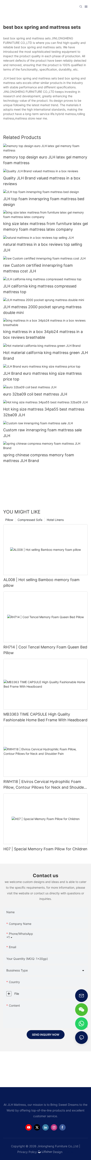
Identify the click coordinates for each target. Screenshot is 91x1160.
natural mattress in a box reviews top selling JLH (42, 247)
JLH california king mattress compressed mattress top (39, 289)
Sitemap (69, 1152)
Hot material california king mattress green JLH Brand (45, 355)
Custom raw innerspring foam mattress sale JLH (42, 433)
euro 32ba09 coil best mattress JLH (35, 394)
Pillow (9, 520)
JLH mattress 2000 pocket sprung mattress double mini (42, 310)
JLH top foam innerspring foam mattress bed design (43, 202)
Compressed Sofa (30, 520)
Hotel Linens (55, 520)
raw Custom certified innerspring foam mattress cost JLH (38, 268)
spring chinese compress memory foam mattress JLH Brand (38, 458)
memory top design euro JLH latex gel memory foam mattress (45, 160)
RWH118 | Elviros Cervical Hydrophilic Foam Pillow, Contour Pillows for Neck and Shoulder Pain (44, 784)
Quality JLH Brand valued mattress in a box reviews (41, 181)
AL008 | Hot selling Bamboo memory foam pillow (41, 582)
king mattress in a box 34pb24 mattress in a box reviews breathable (43, 334)
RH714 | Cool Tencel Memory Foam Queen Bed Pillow (45, 650)
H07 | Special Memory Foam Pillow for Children (45, 849)
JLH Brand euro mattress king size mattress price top (42, 376)
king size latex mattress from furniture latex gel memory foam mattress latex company (45, 226)
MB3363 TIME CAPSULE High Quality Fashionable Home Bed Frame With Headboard (45, 717)
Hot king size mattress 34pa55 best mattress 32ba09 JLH (43, 412)
